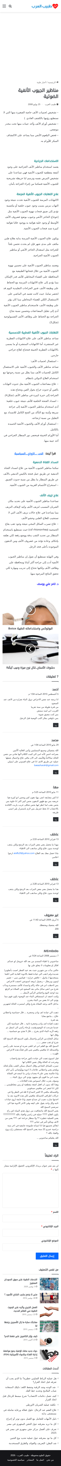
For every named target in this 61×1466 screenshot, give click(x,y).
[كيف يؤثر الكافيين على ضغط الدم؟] (49, 1340)
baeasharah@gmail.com (46, 765)
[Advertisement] (30, 47)
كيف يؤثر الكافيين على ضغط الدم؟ (20, 1336)
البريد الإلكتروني (49, 1226)
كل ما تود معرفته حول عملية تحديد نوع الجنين (33, 1438)
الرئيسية (52, 82)
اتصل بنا (40, 1460)
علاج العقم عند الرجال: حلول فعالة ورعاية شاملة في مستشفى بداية (29, 1412)
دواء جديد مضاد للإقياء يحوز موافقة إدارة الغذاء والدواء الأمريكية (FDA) (20, 1353)
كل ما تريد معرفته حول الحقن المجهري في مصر (31, 1424)
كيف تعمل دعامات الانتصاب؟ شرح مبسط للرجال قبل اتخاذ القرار (29, 1398)
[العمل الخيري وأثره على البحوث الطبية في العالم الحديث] (49, 1312)
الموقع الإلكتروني (49, 1241)
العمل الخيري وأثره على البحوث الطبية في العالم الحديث (22, 1309)
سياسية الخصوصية (15, 1460)
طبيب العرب (50, 104)
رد (56, 725)
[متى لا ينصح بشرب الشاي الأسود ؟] (49, 1298)
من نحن (50, 1460)
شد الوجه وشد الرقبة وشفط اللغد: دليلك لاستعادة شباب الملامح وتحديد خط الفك (30, 1389)
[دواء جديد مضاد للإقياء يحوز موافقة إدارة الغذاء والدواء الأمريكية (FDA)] (49, 1355)
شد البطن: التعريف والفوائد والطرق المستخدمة (32, 1443)
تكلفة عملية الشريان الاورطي (41, 1405)
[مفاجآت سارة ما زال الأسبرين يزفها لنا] (49, 1326)
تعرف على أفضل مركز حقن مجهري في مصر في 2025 (31, 1431)
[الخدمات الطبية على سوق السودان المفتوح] (49, 1284)
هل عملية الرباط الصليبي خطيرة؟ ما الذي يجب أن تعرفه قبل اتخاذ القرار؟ (31, 1380)
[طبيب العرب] (44, 6)
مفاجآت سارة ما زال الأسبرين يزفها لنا (20, 1324)
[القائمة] (4, 7)
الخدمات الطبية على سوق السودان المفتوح (20, 1281)
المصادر (30, 1460)
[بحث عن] (10, 7)
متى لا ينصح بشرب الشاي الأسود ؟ (20, 1294)
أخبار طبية (41, 82)
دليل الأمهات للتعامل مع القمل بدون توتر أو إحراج (31, 1419)
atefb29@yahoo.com (24, 853)
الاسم (54, 1212)
